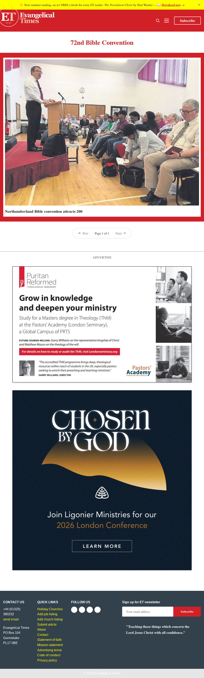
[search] (158, 20)
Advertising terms (49, 650)
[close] (199, 5)
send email (11, 619)
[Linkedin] (97, 610)
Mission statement (50, 645)
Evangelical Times (107, 673)
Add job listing (47, 614)
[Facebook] (74, 610)
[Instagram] (90, 610)
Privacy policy (47, 660)
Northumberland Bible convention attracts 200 (43, 211)
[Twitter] (82, 610)
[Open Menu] (167, 21)
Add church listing (50, 619)
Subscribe (187, 20)
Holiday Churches (50, 609)
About (41, 629)
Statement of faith (49, 639)
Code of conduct (48, 655)
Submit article (47, 624)
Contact (42, 634)
